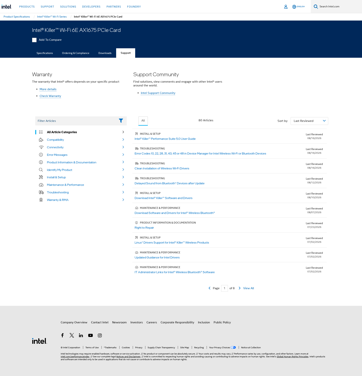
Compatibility (55, 139)
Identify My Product (59, 170)
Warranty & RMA (58, 200)
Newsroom (119, 322)
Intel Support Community (158, 93)
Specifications (45, 53)
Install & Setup (56, 177)
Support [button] (47, 6)
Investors (136, 322)
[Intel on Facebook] (62, 336)
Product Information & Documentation (71, 162)
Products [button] (27, 6)
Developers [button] (91, 6)
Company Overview (74, 322)
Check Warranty (50, 96)
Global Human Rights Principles (292, 356)
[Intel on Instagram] (100, 336)
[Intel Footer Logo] (39, 341)
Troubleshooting (58, 192)
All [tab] (143, 120)
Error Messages (57, 155)
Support (126, 53)
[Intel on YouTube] (90, 336)
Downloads (105, 53)
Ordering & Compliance (75, 53)
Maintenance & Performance (65, 185)
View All (248, 288)
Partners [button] (114, 6)
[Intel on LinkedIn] (81, 336)
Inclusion (204, 322)
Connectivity (55, 147)
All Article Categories (62, 132)
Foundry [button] (134, 6)
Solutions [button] (68, 6)
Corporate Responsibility (177, 322)
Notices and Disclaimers (128, 356)
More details (48, 89)
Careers (151, 322)
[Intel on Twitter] (72, 336)
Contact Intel (99, 322)
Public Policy (222, 322)
